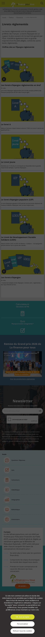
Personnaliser (22, 624)
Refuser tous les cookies (22, 631)
